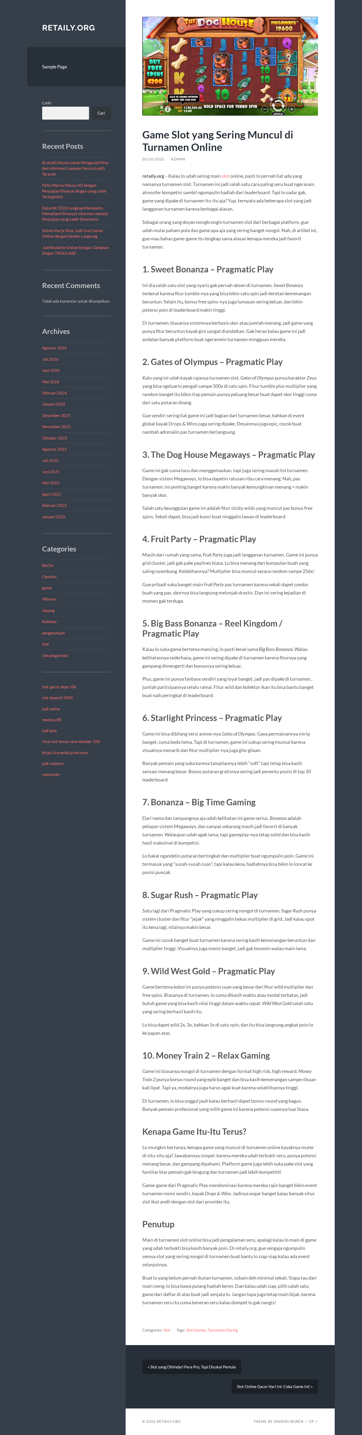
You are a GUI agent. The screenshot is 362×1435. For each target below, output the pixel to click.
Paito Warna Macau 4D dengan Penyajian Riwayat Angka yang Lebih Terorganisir (74, 191)
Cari (46, 103)
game (47, 587)
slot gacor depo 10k (59, 686)
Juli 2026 (50, 359)
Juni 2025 (51, 471)
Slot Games (196, 1330)
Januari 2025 (53, 516)
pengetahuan (53, 632)
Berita (47, 565)
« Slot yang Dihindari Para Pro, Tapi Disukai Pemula (192, 1366)
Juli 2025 (50, 460)
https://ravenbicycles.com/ (65, 752)
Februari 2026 (54, 392)
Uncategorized (55, 655)
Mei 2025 (50, 482)
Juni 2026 (51, 370)
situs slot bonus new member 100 (71, 741)
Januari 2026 (53, 404)
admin (178, 159)
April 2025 (51, 494)
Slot (45, 644)
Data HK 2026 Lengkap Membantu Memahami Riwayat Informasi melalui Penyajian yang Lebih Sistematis (75, 214)
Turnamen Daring (223, 1330)
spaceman (51, 774)
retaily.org (68, 27)
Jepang (48, 610)
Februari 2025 (54, 505)
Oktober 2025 (54, 438)
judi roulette (53, 763)
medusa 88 (51, 719)
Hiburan (49, 599)
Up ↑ (313, 1421)
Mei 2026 (50, 381)
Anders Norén (289, 1421)
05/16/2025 (153, 159)
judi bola (49, 730)
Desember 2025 (56, 415)
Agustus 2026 (54, 347)
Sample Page (54, 66)
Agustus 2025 (54, 449)
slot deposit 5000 (57, 697)
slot (225, 176)
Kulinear (49, 621)
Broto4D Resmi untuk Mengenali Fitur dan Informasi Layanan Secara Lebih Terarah (75, 168)
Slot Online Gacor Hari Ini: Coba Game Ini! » (275, 1386)
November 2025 (56, 426)
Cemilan (49, 576)
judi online (51, 708)
